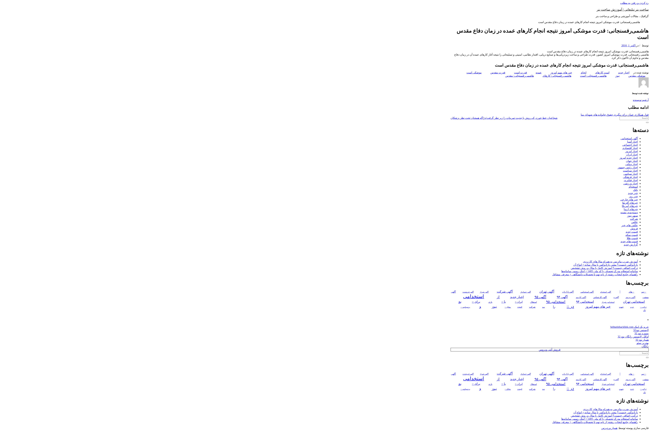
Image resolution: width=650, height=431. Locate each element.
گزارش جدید (631, 244)
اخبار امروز (631, 151)
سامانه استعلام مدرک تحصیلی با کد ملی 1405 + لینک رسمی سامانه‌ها (599, 271)
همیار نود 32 (642, 339)
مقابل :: (508, 307)
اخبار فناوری (631, 180)
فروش (634, 228)
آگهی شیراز (484, 292)
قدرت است (520, 72)
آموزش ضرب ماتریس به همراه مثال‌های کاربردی (610, 261)
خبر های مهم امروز (561, 72)
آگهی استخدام (605, 292)
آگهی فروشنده (468, 292)
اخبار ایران (632, 154)
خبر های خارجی (629, 199)
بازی (490, 302)
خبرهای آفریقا (630, 202)
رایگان (645, 346)
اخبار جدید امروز (629, 157)
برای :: (476, 301)
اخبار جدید (623, 72)
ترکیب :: (643, 307)
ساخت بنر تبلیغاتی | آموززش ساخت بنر (623, 9)
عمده (539, 72)
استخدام (633, 186)
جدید (632, 307)
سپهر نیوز (632, 215)
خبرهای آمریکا (630, 206)
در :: (570, 306)
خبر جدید (633, 193)
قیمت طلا (632, 238)
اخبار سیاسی (630, 173)
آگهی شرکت (505, 291)
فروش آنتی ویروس (549, 349)
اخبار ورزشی (630, 183)
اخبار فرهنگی (630, 177)
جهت (621, 307)
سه (543, 307)
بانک (635, 189)
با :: (503, 301)
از (498, 297)
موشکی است (474, 72)
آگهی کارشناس (600, 297)
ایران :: (519, 301)
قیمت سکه (631, 235)
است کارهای (602, 72)
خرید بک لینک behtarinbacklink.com (629, 326)
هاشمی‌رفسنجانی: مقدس (519, 75)
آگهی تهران (546, 291)
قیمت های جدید (629, 241)
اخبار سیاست (630, 170)
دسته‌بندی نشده (629, 212)
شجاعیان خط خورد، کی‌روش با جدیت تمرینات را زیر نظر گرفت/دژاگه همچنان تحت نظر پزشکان (504, 118)
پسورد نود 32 (641, 333)
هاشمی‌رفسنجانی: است (593, 75)
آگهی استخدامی (629, 138)
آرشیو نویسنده (641, 100)
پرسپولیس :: (465, 307)
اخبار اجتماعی (630, 144)
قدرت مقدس (497, 72)
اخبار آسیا (632, 141)
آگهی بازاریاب (568, 292)
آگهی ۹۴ (562, 297)
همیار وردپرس (609, 428)
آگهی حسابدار (525, 292)
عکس (634, 222)
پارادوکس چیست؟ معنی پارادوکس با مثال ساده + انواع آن (605, 264)
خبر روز (633, 196)
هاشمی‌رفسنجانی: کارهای (557, 75)
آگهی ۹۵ (540, 297)
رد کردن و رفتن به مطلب (634, 3)
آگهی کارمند (581, 297)
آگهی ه (616, 297)
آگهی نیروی (630, 297)
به (459, 301)
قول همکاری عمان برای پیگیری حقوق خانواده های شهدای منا (615, 114)
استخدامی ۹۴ (585, 301)
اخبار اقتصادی (630, 148)
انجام (583, 72)
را (554, 306)
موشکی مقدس (636, 75)
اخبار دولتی (631, 164)
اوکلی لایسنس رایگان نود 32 (633, 336)
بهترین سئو (643, 343)
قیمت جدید (632, 231)
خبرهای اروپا (631, 209)
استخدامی (473, 296)
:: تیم (643, 292)
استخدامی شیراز (608, 302)
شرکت (634, 218)
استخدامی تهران (634, 301)
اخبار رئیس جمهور (628, 167)
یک (644, 310)
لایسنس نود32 (641, 330)
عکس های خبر (629, 225)
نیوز (617, 75)
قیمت (519, 307)
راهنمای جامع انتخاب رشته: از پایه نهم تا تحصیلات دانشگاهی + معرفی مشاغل (595, 274)
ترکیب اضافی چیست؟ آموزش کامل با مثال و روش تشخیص (604, 268)
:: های (631, 292)
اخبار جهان (632, 161)
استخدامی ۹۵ (555, 301)
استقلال (533, 302)
